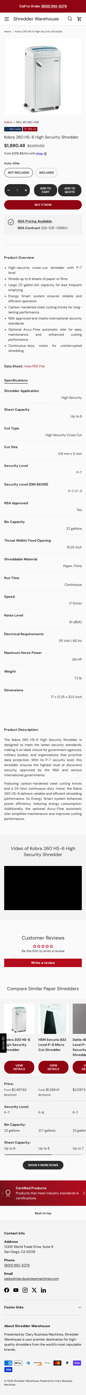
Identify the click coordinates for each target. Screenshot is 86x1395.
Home (7, 31)
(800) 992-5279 (17, 1265)
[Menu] (6, 19)
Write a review (43, 963)
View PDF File (34, 366)
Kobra (8, 122)
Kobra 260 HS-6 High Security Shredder (39, 31)
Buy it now (43, 205)
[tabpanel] (43, 543)
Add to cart (45, 190)
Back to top (43, 1213)
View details (19, 1067)
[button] (79, 19)
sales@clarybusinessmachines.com (31, 1278)
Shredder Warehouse (26, 1381)
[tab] (16, 380)
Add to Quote (69, 190)
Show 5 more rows (43, 1165)
